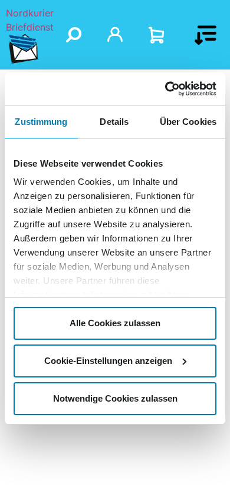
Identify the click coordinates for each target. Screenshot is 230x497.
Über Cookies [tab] (188, 122)
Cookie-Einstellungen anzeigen (108, 361)
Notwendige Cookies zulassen (115, 398)
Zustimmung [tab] (41, 122)
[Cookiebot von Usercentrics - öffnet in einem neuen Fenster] (165, 89)
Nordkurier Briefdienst (30, 20)
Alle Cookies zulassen (115, 323)
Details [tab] (114, 122)
